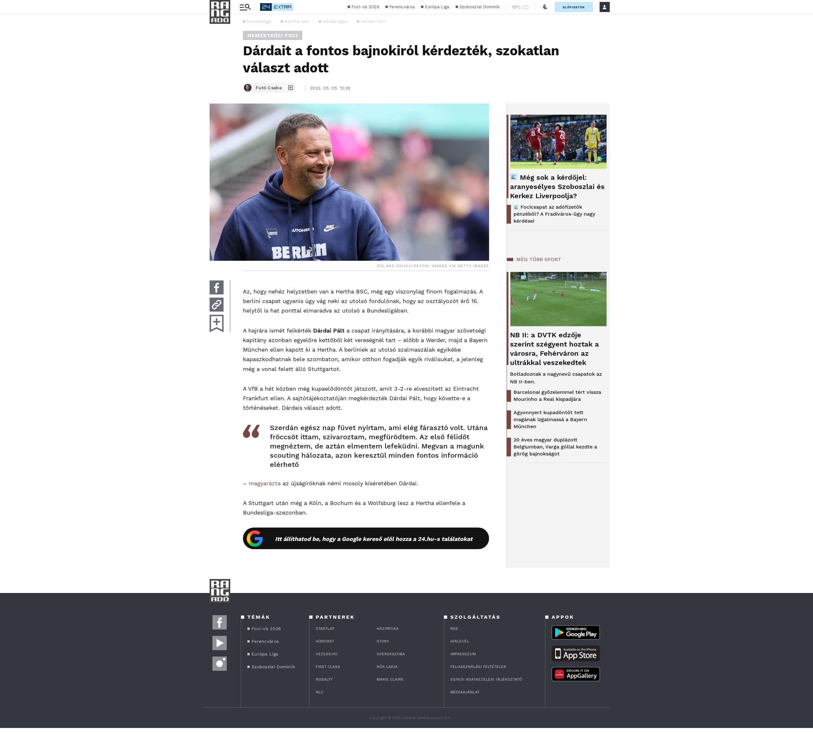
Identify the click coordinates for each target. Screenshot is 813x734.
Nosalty (324, 679)
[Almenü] (245, 7)
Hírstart (325, 641)
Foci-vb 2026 (365, 6)
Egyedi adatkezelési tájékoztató (486, 679)
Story (383, 641)
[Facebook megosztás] (217, 287)
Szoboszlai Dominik (480, 6)
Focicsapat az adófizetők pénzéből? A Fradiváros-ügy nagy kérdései (554, 214)
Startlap (325, 628)
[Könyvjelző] (217, 323)
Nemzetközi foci (272, 35)
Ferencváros (402, 6)
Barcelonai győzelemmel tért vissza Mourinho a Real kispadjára (557, 395)
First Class (328, 666)
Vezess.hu (327, 654)
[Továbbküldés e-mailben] (217, 305)
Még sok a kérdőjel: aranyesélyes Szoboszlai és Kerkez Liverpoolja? (557, 186)
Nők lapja (387, 666)
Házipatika (388, 628)
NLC (319, 692)
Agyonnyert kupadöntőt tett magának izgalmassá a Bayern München (550, 419)
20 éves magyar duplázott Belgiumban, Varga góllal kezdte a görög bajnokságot (555, 447)
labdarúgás (335, 21)
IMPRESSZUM (463, 654)
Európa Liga (437, 6)
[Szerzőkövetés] (290, 87)
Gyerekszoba (391, 654)
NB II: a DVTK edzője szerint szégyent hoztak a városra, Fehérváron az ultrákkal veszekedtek (554, 349)
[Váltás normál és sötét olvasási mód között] (545, 7)
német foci (373, 21)
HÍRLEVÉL (459, 641)
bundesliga (259, 21)
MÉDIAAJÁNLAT (465, 692)
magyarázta (265, 483)
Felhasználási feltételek (478, 666)
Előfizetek (574, 7)
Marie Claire (390, 679)
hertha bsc (297, 21)
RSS (454, 628)
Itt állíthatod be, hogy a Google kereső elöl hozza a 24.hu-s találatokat (374, 538)
